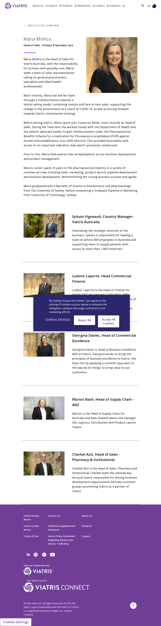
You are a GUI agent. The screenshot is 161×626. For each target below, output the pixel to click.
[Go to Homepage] (16, 11)
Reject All (84, 320)
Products (67, 5)
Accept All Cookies (108, 321)
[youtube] (52, 554)
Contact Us (54, 515)
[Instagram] (35, 554)
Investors (115, 5)
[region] (81, 313)
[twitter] (44, 554)
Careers (100, 5)
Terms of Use (31, 536)
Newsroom (83, 5)
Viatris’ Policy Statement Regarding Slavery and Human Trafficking (61, 540)
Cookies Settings (15, 622)
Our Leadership (50, 25)
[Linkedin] (28, 555)
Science (52, 5)
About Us (38, 5)
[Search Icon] (143, 5)
